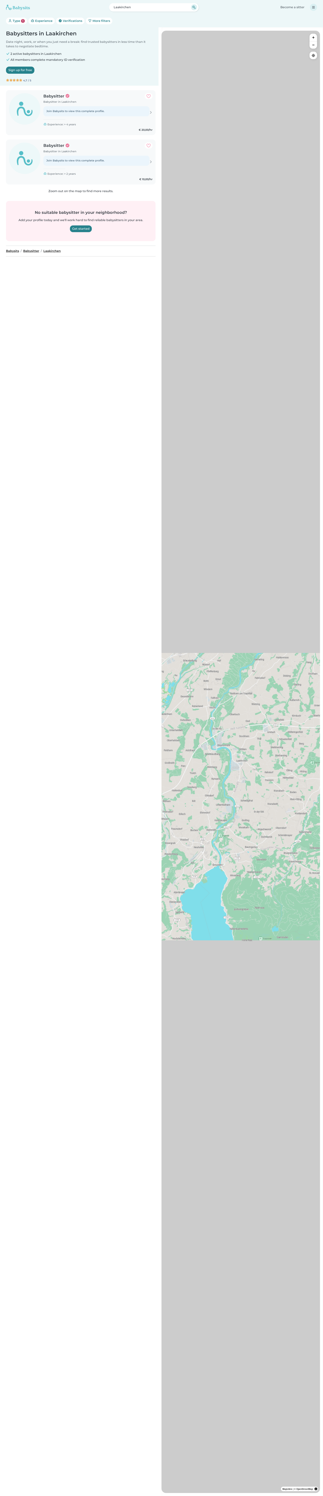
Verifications (72, 21)
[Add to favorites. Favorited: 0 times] (149, 96)
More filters (101, 21)
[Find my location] (313, 55)
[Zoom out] (313, 45)
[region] (241, 762)
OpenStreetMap (304, 1489)
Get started (81, 228)
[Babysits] (18, 7)
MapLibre (287, 1489)
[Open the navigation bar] (313, 7)
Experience (43, 21)
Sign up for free (20, 70)
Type (17, 21)
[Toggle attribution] (316, 1489)
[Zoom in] (313, 37)
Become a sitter (292, 7)
